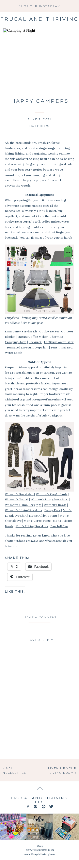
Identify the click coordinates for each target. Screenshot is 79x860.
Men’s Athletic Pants (43, 515)
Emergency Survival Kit (21, 331)
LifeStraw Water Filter (59, 342)
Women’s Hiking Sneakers (23, 510)
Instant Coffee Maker (33, 337)
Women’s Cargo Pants (51, 494)
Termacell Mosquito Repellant (27, 347)
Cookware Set (49, 331)
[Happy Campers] (39, 60)
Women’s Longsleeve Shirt (49, 499)
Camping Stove (15, 342)
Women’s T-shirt (16, 499)
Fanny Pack (52, 510)
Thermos (56, 337)
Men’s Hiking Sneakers (32, 526)
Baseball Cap (59, 526)
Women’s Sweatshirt (19, 494)
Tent (54, 347)
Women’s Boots (55, 504)
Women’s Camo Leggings (23, 504)
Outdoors (39, 126)
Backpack (35, 342)
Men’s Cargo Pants (37, 520)
